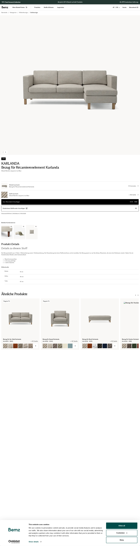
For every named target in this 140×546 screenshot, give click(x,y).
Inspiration (60, 7)
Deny (122, 540)
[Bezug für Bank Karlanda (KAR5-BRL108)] (99, 346)
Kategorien (13, 12)
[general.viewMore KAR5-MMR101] (115, 346)
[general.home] (5, 7)
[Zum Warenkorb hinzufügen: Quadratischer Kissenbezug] (36, 226)
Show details (34, 542)
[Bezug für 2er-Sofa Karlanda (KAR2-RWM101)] (30, 346)
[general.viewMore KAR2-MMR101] (35, 346)
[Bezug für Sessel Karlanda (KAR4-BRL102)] (70, 346)
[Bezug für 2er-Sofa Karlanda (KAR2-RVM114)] (15, 346)
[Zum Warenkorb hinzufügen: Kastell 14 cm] (11, 226)
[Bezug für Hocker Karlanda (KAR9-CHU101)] (134, 346)
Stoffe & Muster (49, 7)
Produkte (37, 7)
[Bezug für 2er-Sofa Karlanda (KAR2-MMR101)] (5, 346)
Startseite (4, 12)
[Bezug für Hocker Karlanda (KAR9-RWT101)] (129, 346)
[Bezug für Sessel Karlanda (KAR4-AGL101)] (50, 346)
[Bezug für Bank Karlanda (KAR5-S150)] (94, 346)
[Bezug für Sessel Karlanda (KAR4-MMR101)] (45, 346)
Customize (120, 533)
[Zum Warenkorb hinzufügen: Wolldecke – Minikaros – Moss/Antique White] (23, 226)
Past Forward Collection (12, 2)
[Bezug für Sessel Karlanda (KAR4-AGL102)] (55, 346)
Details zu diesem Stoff (14, 248)
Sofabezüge (34, 12)
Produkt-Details (10, 244)
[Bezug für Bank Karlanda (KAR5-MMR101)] (84, 346)
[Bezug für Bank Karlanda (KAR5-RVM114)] (89, 346)
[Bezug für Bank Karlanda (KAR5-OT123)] (104, 346)
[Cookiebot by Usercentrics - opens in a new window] (14, 541)
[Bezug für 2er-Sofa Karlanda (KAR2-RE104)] (25, 346)
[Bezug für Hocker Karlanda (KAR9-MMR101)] (124, 346)
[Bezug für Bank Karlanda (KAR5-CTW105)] (110, 346)
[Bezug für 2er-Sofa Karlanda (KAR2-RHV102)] (20, 346)
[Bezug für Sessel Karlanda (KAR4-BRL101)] (65, 346)
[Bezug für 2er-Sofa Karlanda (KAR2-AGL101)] (10, 346)
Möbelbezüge (23, 12)
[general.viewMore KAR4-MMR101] (75, 346)
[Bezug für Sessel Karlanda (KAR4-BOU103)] (60, 346)
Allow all (121, 526)
